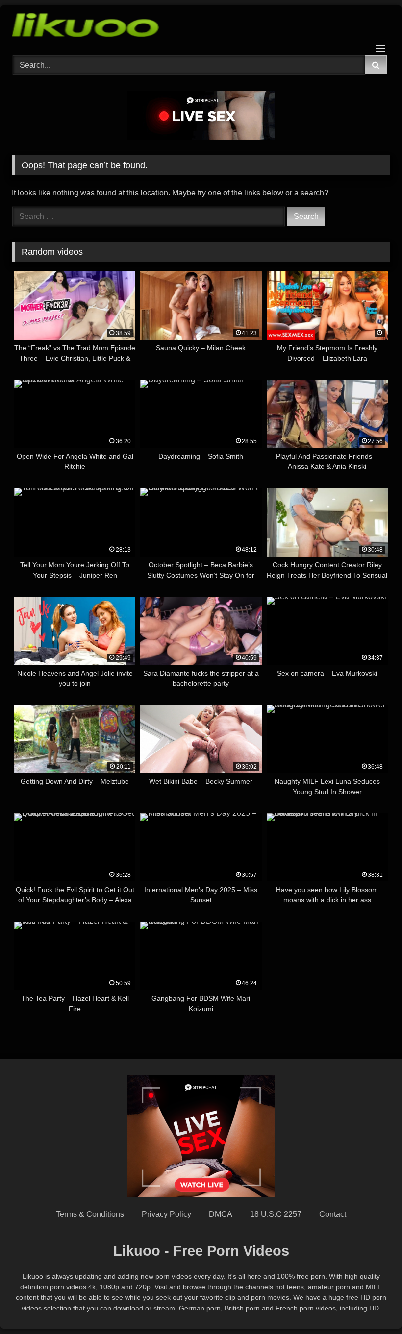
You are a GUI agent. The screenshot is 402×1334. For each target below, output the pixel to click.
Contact (332, 1214)
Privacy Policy (166, 1214)
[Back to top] (371, 1304)
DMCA (220, 1214)
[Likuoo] (201, 27)
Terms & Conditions (90, 1214)
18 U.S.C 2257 (276, 1214)
